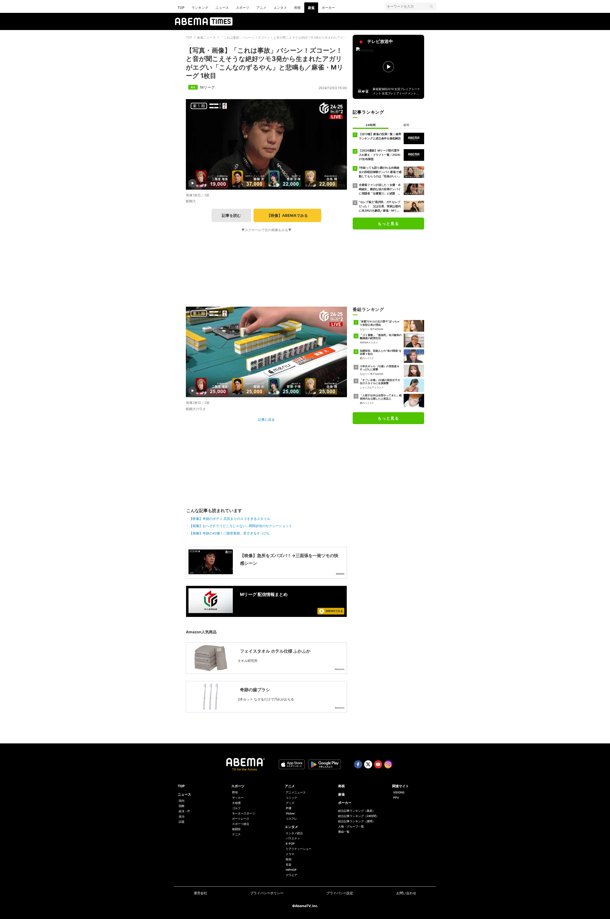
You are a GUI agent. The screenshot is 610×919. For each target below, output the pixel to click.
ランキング (200, 7)
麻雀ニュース (206, 37)
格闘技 (236, 829)
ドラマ (290, 854)
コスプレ (291, 818)
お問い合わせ (406, 893)
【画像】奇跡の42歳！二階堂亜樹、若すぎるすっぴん (229, 533)
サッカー (238, 797)
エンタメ (280, 7)
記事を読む (231, 215)
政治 (181, 816)
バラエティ (293, 838)
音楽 (288, 864)
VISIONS (399, 792)
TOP (181, 7)
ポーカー (328, 7)
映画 (288, 859)
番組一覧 (344, 831)
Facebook (358, 764)
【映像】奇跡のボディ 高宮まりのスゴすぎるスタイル (229, 519)
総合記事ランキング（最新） (356, 810)
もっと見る (388, 223)
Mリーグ (207, 87)
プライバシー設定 (339, 893)
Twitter (368, 764)
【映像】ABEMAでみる (287, 215)
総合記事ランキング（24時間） (358, 816)
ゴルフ (236, 808)
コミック (291, 797)
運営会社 (200, 893)
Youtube (378, 764)
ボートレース (240, 818)
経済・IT (184, 811)
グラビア (291, 875)
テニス (236, 834)
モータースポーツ (243, 813)
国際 (181, 806)
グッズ (290, 803)
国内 (181, 800)
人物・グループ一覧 (351, 826)
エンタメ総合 (294, 833)
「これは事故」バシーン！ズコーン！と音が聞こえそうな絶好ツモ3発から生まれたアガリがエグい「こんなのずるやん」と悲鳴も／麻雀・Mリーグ (324, 37)
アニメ (261, 7)
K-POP (290, 843)
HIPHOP (291, 870)
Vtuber (290, 813)
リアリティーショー (298, 849)
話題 (181, 821)
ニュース (222, 7)
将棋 (297, 7)
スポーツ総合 (240, 824)
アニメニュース (296, 792)
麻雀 (311, 7)
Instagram (388, 764)
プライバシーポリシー (267, 893)
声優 (288, 808)
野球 (235, 792)
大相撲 (236, 803)
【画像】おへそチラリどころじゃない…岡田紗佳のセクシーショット (240, 526)
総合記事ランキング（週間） (356, 821)
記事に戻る (266, 419)
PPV (396, 797)
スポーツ (242, 7)
